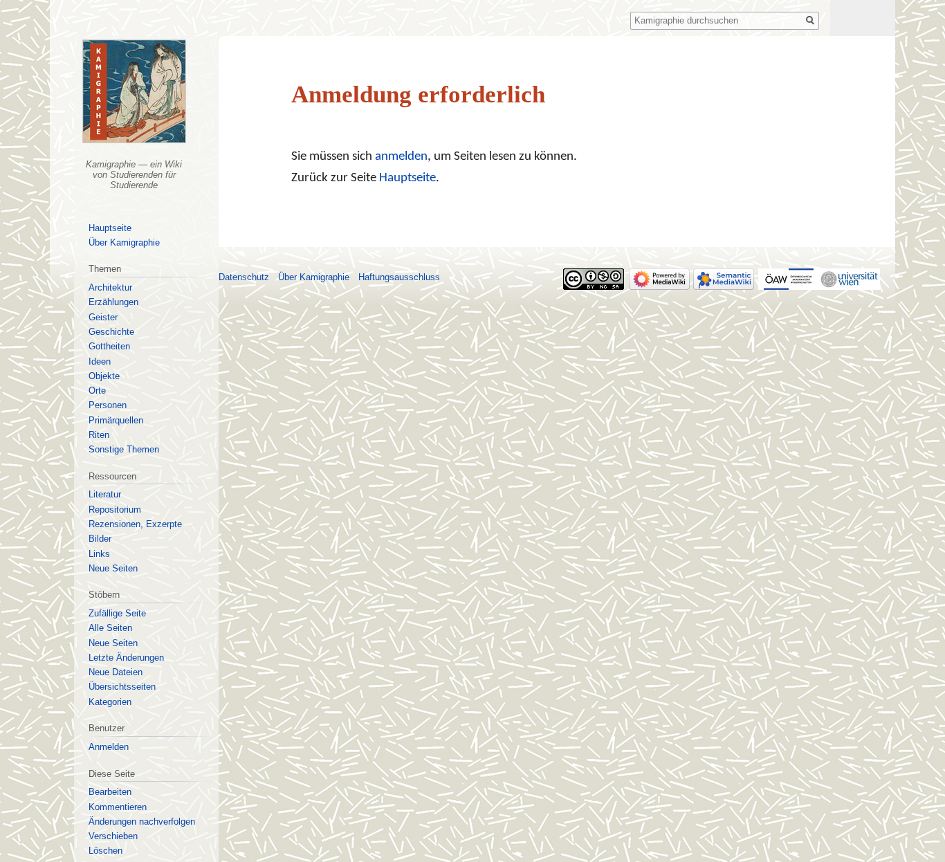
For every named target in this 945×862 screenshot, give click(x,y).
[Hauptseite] (134, 91)
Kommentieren (118, 807)
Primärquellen (116, 420)
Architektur (110, 287)
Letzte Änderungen (126, 657)
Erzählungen (113, 302)
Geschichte (111, 332)
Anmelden (109, 747)
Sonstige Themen (124, 449)
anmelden (401, 156)
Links (99, 554)
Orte (97, 390)
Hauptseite (407, 178)
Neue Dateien (116, 672)
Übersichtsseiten (122, 686)
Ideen (100, 361)
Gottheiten (109, 346)
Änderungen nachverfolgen (142, 821)
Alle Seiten (110, 628)
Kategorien (110, 702)
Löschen (105, 850)
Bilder (100, 538)
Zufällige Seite (117, 613)
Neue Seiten (113, 568)
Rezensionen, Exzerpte (135, 524)
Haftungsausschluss (399, 277)
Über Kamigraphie (124, 242)
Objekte (104, 376)
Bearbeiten (110, 792)
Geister (103, 317)
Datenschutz (244, 277)
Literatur (105, 494)
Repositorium (115, 509)
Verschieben (113, 836)
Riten (99, 435)
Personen (108, 405)
